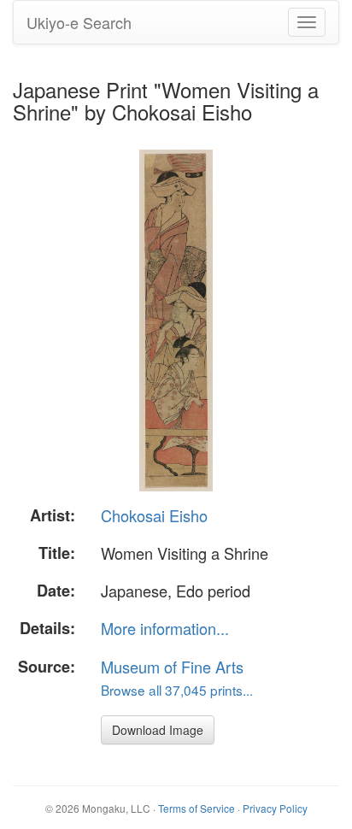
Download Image (157, 729)
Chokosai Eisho (154, 515)
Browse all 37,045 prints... (177, 689)
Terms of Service (196, 808)
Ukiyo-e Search (79, 22)
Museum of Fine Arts (172, 667)
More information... (165, 628)
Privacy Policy (275, 808)
